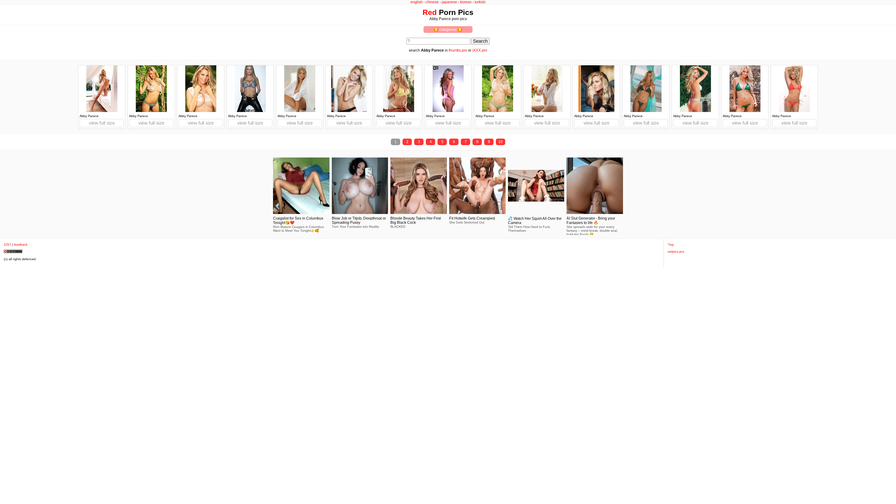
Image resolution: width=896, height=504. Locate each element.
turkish (480, 2)
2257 (7, 244)
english (416, 2)
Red (430, 12)
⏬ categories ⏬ (448, 30)
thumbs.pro (458, 50)
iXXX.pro (479, 50)
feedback (21, 244)
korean (466, 2)
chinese (432, 2)
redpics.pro (676, 251)
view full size (102, 123)
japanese (449, 2)
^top (671, 244)
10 (500, 142)
